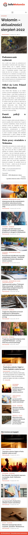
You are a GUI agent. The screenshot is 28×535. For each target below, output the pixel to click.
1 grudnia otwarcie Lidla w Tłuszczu (16, 177)
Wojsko (20, 415)
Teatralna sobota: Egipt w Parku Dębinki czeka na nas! (14, 356)
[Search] (26, 12)
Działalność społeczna (7, 282)
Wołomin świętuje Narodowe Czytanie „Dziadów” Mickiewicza (6, 409)
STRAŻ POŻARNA (11, 170)
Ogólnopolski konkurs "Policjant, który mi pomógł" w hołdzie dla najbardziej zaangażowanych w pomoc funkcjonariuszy (14, 272)
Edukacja (14, 397)
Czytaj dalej (7, 380)
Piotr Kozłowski (5, 34)
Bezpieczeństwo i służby (14, 199)
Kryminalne (11, 226)
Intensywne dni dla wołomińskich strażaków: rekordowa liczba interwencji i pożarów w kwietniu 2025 (14, 191)
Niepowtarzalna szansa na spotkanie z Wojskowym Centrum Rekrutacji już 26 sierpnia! (6, 420)
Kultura (14, 405)
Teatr (3, 449)
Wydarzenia (15, 385)
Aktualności (5, 199)
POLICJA (4, 170)
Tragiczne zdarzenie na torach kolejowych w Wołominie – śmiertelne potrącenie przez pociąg (14, 301)
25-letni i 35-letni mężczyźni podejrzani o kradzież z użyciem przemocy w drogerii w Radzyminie (14, 218)
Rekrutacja (15, 415)
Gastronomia (15, 384)
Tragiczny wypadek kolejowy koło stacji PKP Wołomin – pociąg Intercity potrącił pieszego (14, 328)
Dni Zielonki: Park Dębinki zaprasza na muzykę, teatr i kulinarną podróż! (6, 388)
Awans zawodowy (6, 499)
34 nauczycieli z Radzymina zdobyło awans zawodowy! (6, 399)
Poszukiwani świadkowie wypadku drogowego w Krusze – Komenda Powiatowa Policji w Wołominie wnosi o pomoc (14, 244)
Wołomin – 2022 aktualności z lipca (12, 174)
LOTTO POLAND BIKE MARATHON (13, 168)
